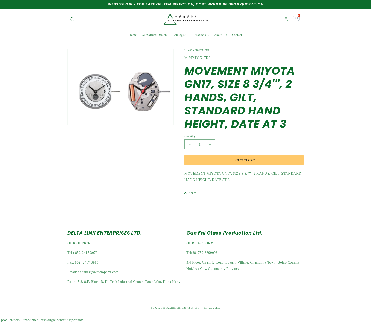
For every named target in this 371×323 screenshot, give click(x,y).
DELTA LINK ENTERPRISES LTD (180, 307)
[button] (72, 19)
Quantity (189, 136)
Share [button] (192, 193)
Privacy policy (212, 307)
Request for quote (244, 160)
